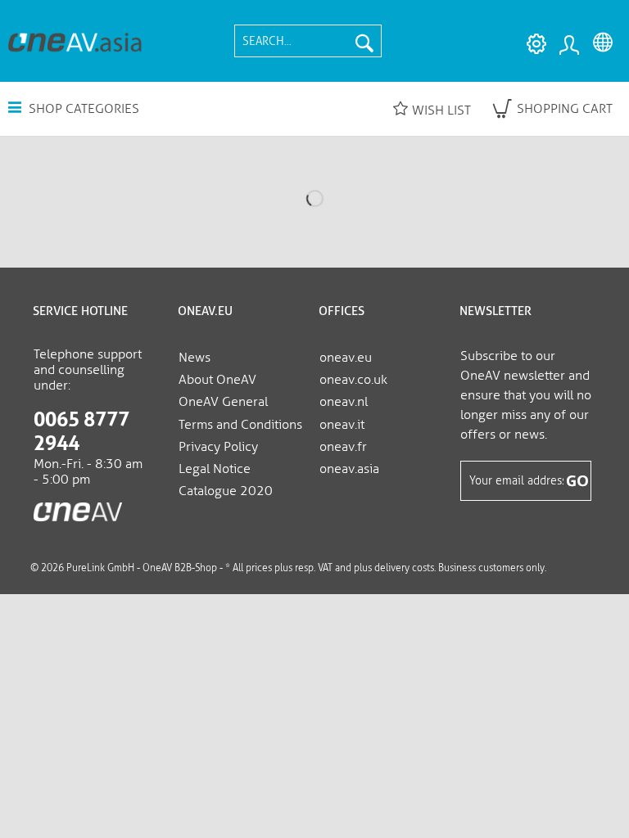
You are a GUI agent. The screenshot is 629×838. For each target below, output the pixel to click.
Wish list (441, 110)
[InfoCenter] (532, 44)
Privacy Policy (218, 446)
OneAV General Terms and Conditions (240, 412)
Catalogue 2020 (226, 490)
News (194, 357)
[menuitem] (308, 41)
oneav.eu (345, 357)
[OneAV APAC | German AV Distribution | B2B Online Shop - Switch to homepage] (75, 41)
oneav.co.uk (353, 379)
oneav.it (341, 424)
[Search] (364, 41)
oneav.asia (349, 468)
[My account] (568, 44)
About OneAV (217, 379)
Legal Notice (215, 468)
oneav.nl (343, 401)
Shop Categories (82, 108)
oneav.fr (343, 446)
